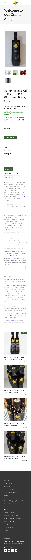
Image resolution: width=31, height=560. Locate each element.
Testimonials (8, 498)
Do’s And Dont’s (9, 527)
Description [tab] (8, 169)
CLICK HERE (14, 227)
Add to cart (10, 137)
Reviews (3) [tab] (8, 177)
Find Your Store (9, 533)
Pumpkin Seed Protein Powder (13, 518)
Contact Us (7, 504)
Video (6, 530)
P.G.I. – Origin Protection (11, 492)
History (6, 495)
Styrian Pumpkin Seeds (11, 515)
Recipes (6, 524)
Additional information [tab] (12, 173)
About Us (7, 486)
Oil (5, 361)
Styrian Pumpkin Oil (10, 513)
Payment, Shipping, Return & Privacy (15, 501)
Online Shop (8, 483)
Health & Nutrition (9, 521)
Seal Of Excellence (9, 489)
